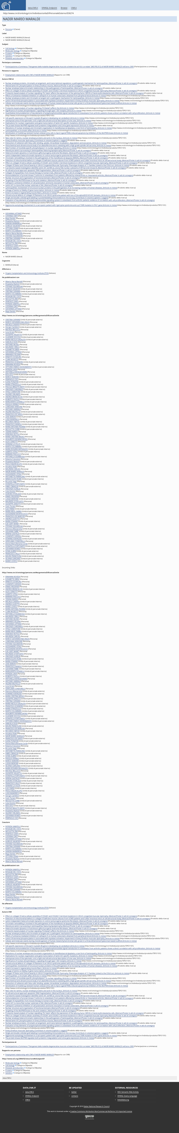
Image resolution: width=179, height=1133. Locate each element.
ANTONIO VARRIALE (13, 409)
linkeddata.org (123, 1100)
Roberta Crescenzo (12, 459)
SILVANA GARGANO (13, 558)
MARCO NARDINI (12, 377)
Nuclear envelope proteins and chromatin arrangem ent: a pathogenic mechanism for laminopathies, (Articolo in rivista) (52, 98)
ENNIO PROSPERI (12, 496)
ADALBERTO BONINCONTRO (16, 439)
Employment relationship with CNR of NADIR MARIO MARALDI (29, 75)
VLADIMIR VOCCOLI (13, 337)
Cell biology (9, 48)
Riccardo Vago (11, 481)
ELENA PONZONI (11, 382)
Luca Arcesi (9, 332)
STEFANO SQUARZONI (14, 236)
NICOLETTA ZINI (11, 243)
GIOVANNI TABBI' (12, 531)
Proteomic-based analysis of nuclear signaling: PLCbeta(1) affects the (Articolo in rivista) (39, 108)
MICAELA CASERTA (12, 324)
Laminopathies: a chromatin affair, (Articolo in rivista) (26, 130)
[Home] (13, 5)
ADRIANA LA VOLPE (12, 444)
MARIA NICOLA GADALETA (15, 339)
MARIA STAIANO (11, 521)
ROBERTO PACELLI (12, 399)
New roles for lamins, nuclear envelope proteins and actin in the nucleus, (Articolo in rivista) (41, 138)
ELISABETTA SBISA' (12, 349)
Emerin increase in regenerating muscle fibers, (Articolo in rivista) (31, 193)
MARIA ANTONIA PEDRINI (15, 427)
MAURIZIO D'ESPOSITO (14, 501)
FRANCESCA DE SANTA (14, 414)
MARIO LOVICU (11, 561)
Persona (8, 29)
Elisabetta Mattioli (12, 221)
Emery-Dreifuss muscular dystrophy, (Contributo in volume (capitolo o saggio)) (36, 140)
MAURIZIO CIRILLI (12, 347)
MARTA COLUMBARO (13, 231)
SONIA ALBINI (10, 551)
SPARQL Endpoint (49, 8)
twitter (74, 1092)
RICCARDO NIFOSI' (12, 422)
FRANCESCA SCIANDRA (14, 362)
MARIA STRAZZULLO (13, 384)
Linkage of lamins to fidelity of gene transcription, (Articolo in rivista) (32, 190)
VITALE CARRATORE (12, 392)
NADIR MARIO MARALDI (14, 471)
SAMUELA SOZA (11, 342)
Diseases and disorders (14, 58)
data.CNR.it (33, 8)
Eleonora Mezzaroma (13, 529)
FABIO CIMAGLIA (11, 486)
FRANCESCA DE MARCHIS (15, 516)
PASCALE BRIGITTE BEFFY (15, 387)
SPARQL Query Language (127, 1096)
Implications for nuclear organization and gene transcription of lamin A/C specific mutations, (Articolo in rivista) (49, 123)
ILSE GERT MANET (12, 524)
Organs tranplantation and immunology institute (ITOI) (27, 273)
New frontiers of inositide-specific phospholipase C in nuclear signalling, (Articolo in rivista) (41, 148)
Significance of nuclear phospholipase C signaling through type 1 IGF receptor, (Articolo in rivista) (43, 110)
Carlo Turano (10, 506)
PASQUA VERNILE (12, 404)
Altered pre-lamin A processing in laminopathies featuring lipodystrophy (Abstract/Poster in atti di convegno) (48, 150)
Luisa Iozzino (10, 491)
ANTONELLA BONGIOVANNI (16, 372)
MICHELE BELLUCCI (12, 329)
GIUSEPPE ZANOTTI (13, 504)
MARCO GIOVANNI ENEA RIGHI (17, 322)
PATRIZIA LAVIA (11, 369)
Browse (64, 8)
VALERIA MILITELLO (12, 412)
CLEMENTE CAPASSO (13, 536)
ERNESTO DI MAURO (13, 357)
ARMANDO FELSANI (13, 354)
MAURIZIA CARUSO (12, 469)
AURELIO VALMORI (12, 226)
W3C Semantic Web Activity (128, 1092)
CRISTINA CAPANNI (12, 238)
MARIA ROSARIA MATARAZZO (16, 449)
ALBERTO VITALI (11, 451)
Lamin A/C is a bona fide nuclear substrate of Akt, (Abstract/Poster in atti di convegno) (39, 185)
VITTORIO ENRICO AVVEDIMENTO (18, 367)
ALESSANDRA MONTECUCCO (16, 514)
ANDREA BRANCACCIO (14, 397)
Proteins (8, 53)
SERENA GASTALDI (12, 534)
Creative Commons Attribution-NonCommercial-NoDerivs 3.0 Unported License (101, 1111)
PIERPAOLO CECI (11, 379)
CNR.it (74, 8)
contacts (74, 1096)
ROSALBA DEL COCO (13, 241)
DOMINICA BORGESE (13, 539)
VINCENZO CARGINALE (14, 389)
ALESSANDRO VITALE (13, 474)
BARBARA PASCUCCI (13, 454)
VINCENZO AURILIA (12, 489)
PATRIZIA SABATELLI (13, 248)
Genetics (8, 56)
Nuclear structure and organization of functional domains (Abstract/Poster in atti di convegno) (42, 178)
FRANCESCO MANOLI (13, 424)
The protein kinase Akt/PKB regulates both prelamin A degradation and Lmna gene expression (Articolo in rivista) (49, 125)
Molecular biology (12, 51)
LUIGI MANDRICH (12, 419)
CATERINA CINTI (11, 216)
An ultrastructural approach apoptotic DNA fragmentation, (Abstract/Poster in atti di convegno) (42, 170)
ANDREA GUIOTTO (12, 519)
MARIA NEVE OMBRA (13, 511)
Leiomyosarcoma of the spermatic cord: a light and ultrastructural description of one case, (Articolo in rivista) (48, 120)
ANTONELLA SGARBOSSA (15, 456)
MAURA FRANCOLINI (13, 556)
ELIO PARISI (9, 509)
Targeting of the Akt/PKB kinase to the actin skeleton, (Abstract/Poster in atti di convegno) (40, 180)
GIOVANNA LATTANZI (13, 213)
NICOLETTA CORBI (12, 429)
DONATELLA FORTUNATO (15, 484)
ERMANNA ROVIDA (12, 364)
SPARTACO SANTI (12, 246)
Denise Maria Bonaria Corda (16, 544)
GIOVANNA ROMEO (13, 549)
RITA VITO (9, 374)
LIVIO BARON (10, 417)
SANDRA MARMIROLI (13, 223)
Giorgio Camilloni (12, 327)
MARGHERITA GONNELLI (14, 402)
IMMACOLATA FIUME (13, 479)
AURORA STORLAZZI (13, 494)
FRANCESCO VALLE (12, 553)
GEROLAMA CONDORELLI (15, 541)
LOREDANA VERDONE (13, 407)
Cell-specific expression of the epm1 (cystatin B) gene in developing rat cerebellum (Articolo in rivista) (44, 118)
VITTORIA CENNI (11, 228)
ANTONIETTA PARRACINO (15, 476)
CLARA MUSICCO (11, 359)
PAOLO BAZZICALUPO (13, 464)
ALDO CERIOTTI (11, 441)
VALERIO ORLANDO (13, 394)
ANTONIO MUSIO (12, 344)
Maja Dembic (10, 218)
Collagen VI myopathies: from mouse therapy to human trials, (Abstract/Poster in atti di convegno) (44, 173)
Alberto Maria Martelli (14, 233)
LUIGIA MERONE (11, 499)
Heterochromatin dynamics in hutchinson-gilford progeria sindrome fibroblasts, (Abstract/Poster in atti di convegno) (51, 153)
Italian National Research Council (96, 1106)
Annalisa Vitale (11, 466)
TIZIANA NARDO (11, 432)
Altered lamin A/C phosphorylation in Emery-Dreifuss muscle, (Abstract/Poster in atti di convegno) (43, 86)
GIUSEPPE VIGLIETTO (13, 334)
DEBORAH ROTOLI (12, 434)
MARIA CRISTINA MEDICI (14, 437)
